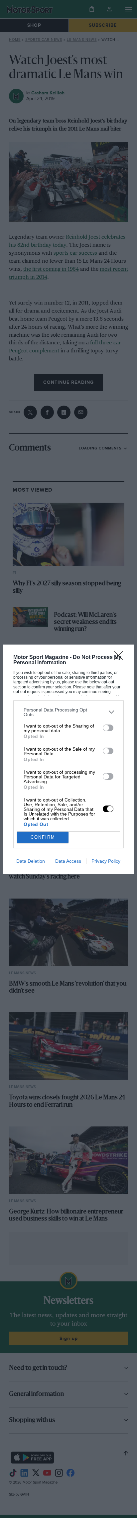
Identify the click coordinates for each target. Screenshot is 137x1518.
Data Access (68, 861)
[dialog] (68, 759)
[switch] (108, 728)
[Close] (120, 657)
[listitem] (68, 712)
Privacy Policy (105, 861)
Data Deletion (30, 861)
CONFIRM (43, 837)
